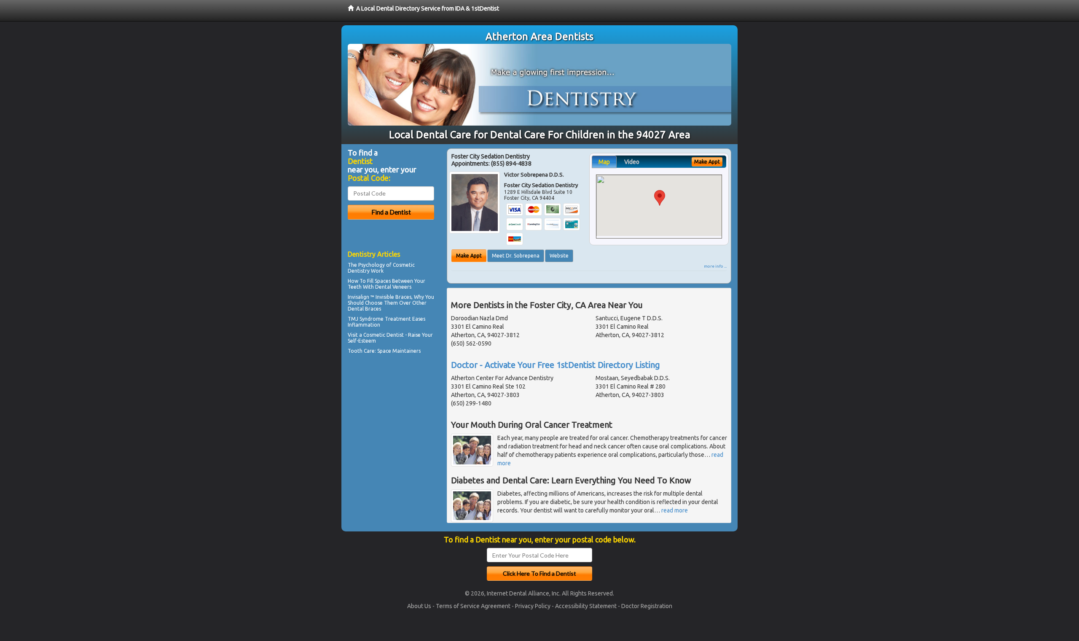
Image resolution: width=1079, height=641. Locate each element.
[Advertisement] (391, 430)
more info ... (715, 266)
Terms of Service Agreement (473, 606)
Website (559, 255)
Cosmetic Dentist (383, 335)
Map (604, 161)
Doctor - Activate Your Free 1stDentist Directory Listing (555, 365)
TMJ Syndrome (366, 319)
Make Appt (469, 255)
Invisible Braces (393, 297)
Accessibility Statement (586, 606)
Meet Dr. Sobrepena (516, 255)
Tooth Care (361, 351)
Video (631, 161)
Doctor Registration (646, 606)
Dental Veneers (393, 287)
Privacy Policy (532, 606)
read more (674, 510)
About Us (419, 606)
